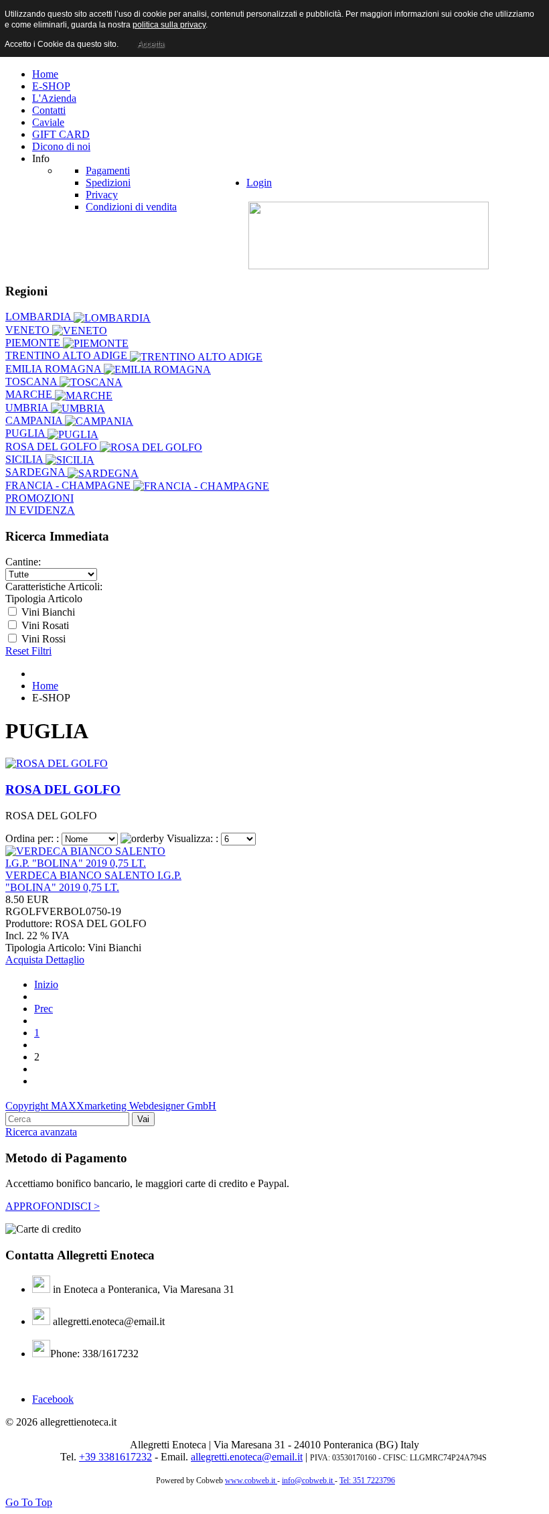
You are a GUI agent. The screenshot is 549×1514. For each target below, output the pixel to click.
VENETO (28, 330)
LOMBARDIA (39, 316)
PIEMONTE (34, 342)
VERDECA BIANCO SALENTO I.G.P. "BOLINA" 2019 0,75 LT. (93, 881)
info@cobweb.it (308, 1480)
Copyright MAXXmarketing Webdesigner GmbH (110, 1105)
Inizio (46, 984)
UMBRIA (28, 407)
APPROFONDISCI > (52, 1206)
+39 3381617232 (115, 1456)
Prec (43, 1008)
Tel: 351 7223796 (367, 1480)
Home (45, 685)
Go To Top (28, 1502)
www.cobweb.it (251, 1480)
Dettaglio (65, 959)
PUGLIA (26, 433)
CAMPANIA (35, 420)
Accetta (150, 44)
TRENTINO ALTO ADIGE (67, 355)
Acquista (25, 959)
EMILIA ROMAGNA (54, 368)
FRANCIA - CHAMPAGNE (69, 485)
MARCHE (30, 394)
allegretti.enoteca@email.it (247, 1456)
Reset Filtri (28, 651)
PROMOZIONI (39, 498)
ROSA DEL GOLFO (52, 446)
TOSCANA (32, 381)
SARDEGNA (36, 472)
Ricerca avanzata (41, 1132)
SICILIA (25, 459)
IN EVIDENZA (40, 510)
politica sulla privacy (169, 24)
